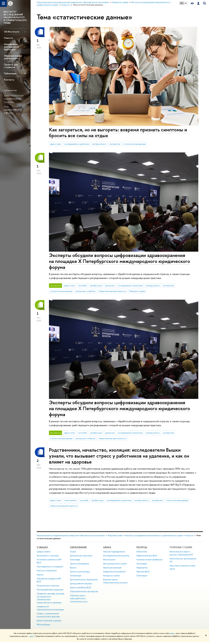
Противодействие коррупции (50, 589)
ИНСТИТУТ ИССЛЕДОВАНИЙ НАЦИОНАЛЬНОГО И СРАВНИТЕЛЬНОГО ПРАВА (15, 17)
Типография (141, 563)
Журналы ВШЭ (142, 571)
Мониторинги (109, 559)
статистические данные (134, 144)
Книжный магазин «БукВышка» (149, 559)
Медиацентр (142, 567)
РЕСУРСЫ (141, 547)
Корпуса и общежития (47, 570)
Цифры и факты (43, 551)
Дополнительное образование (84, 579)
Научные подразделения (114, 551)
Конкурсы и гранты (111, 575)
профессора (96, 285)
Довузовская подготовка (81, 555)
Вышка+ (73, 567)
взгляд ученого (99, 144)
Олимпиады (75, 559)
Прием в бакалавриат (79, 563)
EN (186, 3)
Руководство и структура (48, 555)
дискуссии (110, 285)
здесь (172, 633)
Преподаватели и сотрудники (50, 566)
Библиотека (141, 551)
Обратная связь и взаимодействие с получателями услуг (79, 598)
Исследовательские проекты (116, 555)
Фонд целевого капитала (48, 585)
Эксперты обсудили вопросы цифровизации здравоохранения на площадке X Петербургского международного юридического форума (119, 261)
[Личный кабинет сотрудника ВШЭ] (198, 3)
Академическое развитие (114, 571)
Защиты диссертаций (112, 567)
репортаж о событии (85, 291)
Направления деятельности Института (11, 47)
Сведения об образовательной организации (50, 608)
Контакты (9, 79)
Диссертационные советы (115, 563)
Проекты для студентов (11, 66)
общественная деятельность (112, 291)
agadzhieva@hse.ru (13, 109)
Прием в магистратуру (80, 571)
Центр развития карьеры (81, 583)
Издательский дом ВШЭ (146, 555)
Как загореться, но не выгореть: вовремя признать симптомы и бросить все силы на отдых (118, 132)
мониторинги (70, 500)
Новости (8, 37)
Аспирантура (75, 575)
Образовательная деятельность (13, 57)
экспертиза (115, 144)
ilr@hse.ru (8, 112)
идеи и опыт (55, 144)
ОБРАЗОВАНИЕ (78, 547)
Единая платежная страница (49, 620)
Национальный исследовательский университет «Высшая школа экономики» (71, 535)
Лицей (73, 551)
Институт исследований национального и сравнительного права (154, 535)
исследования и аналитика (76, 144)
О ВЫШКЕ (42, 547)
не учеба (82, 285)
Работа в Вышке (43, 624)
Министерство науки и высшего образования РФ (181, 553)
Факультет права (137, 291)
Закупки (40, 574)
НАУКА (107, 547)
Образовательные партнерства (84, 591)
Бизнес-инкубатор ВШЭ (80, 587)
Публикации (10, 73)
